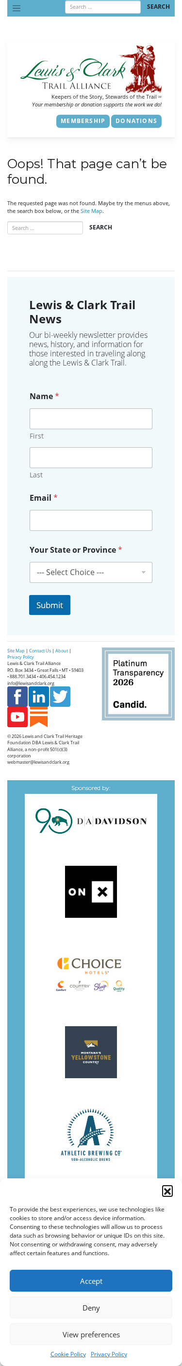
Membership (83, 121)
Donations (136, 121)
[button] (167, 1190)
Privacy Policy (109, 1354)
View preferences (91, 1334)
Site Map (91, 211)
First (37, 436)
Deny (91, 1308)
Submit (49, 605)
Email (44, 498)
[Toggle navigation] (16, 8)
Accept (91, 1281)
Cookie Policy (68, 1354)
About (61, 651)
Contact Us (40, 651)
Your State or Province (76, 550)
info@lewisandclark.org (30, 683)
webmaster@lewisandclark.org (38, 762)
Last (36, 475)
